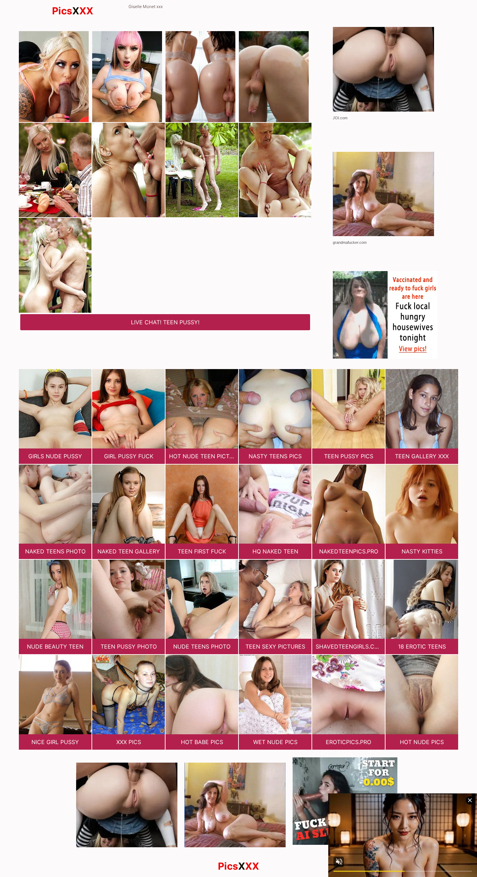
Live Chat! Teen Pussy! (165, 322)
